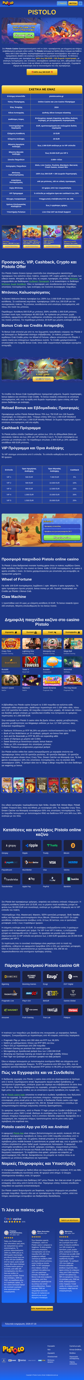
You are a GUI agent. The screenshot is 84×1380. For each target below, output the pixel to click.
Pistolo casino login (16, 1095)
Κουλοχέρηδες (71, 632)
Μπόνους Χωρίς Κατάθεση (14, 284)
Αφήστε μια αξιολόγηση (69, 1220)
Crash (50, 632)
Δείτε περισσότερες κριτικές (42, 1308)
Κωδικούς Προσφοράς (39, 281)
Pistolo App (18, 1133)
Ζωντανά (30, 632)
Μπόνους (73, 278)
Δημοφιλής (9, 632)
